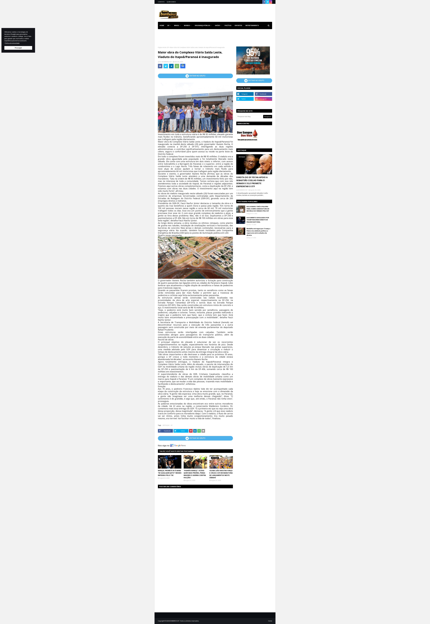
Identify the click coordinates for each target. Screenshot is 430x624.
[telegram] (245, 94)
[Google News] (182, 66)
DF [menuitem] (168, 25)
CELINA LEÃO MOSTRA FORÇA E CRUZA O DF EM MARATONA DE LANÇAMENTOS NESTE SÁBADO (221, 474)
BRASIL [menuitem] (176, 25)
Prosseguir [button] (18, 48)
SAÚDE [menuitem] (217, 25)
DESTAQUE (166, 425)
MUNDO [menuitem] (187, 25)
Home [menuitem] (162, 25)
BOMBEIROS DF (167, 62)
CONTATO (161, 2)
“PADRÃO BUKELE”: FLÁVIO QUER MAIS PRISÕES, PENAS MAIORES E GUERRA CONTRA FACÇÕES (195, 474)
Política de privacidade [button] (12, 43)
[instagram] (271, 2)
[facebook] (264, 2)
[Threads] (245, 104)
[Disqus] (195, 518)
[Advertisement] (231, 12)
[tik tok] (263, 104)
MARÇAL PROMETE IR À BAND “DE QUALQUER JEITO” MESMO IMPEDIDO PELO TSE (169, 472)
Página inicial (162, 47)
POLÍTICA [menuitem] (228, 25)
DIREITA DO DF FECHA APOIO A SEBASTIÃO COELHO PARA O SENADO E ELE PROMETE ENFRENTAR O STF (252, 182)
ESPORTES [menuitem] (238, 25)
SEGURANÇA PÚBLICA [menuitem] (202, 25)
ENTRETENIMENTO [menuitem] (252, 25)
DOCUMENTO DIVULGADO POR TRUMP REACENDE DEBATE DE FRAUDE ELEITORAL (258, 220)
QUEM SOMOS (171, 2)
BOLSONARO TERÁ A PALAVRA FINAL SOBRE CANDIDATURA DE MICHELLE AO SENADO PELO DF (258, 208)
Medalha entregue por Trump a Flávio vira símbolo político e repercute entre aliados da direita (258, 232)
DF (168, 47)
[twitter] (268, 2)
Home (270, 621)
